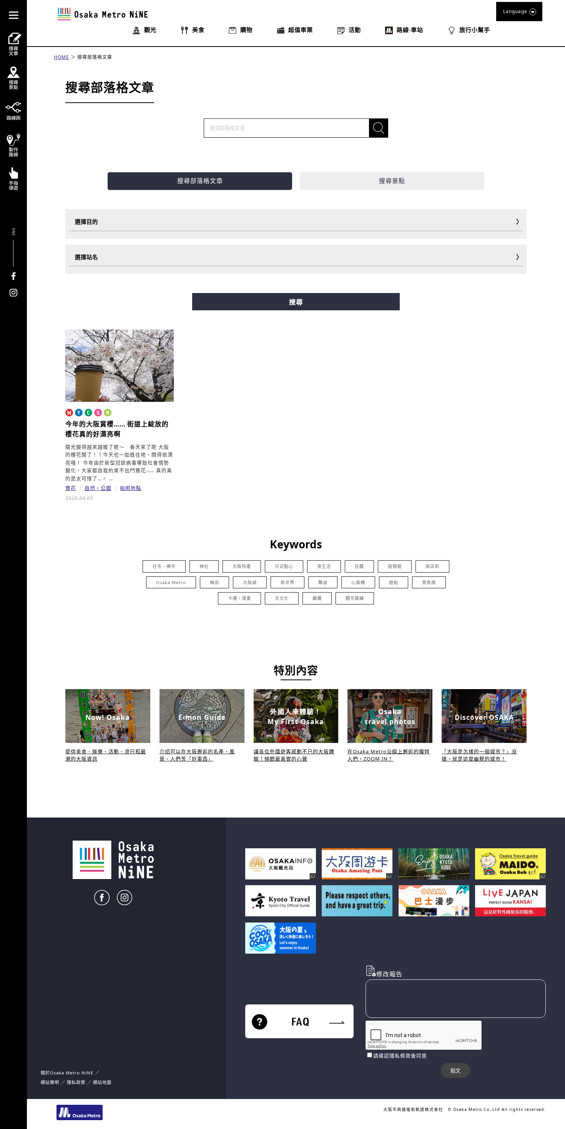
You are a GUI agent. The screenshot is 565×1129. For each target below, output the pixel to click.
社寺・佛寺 (164, 566)
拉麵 (359, 566)
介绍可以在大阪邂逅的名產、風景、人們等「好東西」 (197, 755)
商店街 (432, 566)
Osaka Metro (171, 582)
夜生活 (324, 566)
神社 (204, 566)
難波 (322, 582)
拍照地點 (130, 488)
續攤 (317, 598)
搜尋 (296, 302)
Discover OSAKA (484, 717)
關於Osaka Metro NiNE (67, 1073)
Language (515, 11)
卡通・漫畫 (239, 598)
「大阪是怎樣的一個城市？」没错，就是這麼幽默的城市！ (479, 755)
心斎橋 (358, 582)
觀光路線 (355, 598)
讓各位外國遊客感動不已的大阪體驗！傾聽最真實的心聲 (294, 755)
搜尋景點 (392, 181)
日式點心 (284, 566)
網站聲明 (50, 1082)
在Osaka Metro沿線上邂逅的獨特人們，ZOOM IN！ (388, 755)
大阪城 (250, 582)
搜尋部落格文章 (94, 57)
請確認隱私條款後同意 (400, 1055)
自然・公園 (98, 488)
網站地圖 (102, 1082)
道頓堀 (395, 566)
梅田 (214, 582)
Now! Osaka (107, 717)
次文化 (282, 598)
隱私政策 (77, 1082)
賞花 (70, 488)
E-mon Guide (202, 717)
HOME (61, 57)
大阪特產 (242, 566)
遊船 (393, 582)
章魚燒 (429, 582)
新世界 (287, 582)
